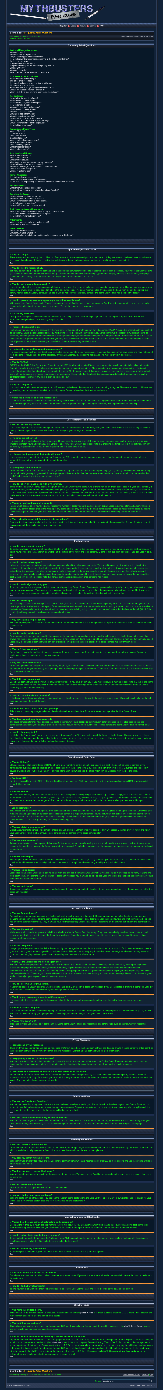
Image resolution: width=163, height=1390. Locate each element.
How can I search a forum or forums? (26, 196)
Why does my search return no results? (27, 198)
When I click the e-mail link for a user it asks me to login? (34, 92)
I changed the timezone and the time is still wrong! (31, 83)
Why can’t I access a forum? (22, 112)
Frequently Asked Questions (38, 33)
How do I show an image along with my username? (32, 87)
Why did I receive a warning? (22, 116)
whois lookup (58, 1342)
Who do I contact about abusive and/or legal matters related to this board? (42, 235)
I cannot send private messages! (24, 177)
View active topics (146, 36)
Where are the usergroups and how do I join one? (31, 162)
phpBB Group (86, 1313)
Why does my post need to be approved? (27, 123)
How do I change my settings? (23, 79)
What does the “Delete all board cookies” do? (29, 72)
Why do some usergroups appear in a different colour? (33, 166)
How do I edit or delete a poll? (23, 109)
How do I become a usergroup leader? (26, 164)
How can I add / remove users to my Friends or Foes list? (34, 190)
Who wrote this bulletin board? (23, 231)
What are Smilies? (18, 136)
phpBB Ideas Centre (133, 1326)
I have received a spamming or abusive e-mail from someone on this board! (42, 182)
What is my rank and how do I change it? (27, 90)
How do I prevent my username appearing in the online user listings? (39, 59)
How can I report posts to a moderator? (26, 118)
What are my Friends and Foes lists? (25, 188)
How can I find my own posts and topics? (27, 205)
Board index (16, 33)
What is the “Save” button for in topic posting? (29, 120)
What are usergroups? (19, 160)
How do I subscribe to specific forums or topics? (30, 214)
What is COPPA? (17, 68)
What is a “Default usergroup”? (23, 169)
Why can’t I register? (19, 70)
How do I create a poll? (20, 105)
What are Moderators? (19, 157)
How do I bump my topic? (21, 125)
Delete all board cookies (131, 1374)
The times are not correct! (21, 81)
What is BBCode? (17, 131)
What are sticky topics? (20, 145)
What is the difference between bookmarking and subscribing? (37, 211)
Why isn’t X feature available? (23, 233)
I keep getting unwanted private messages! (28, 179)
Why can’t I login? (17, 52)
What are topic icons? (19, 149)
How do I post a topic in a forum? (24, 98)
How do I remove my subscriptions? (25, 216)
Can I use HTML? (17, 133)
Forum (83, 26)
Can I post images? (18, 138)
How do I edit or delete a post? (23, 100)
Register (63, 26)
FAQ (102, 26)
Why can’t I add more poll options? (25, 107)
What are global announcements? (24, 140)
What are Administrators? (21, 155)
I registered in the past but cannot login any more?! (32, 66)
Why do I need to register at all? (23, 54)
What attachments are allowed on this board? (29, 222)
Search (93, 26)
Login (73, 26)
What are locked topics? (20, 147)
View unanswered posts (129, 36)
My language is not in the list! (22, 85)
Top (11, 263)
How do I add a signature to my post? (26, 103)
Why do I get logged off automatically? (26, 57)
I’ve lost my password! (19, 61)
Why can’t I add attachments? (22, 114)
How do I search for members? (23, 203)
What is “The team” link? (20, 171)
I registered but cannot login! (22, 63)
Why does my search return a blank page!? (28, 201)
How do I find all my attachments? (24, 224)
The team (145, 1374)
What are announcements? (21, 142)
